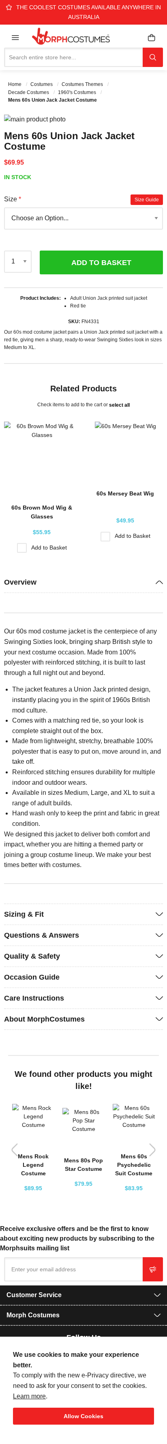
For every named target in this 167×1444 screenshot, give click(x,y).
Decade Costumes (29, 92)
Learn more (29, 1396)
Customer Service (34, 1294)
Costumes (42, 84)
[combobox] (73, 57)
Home (15, 84)
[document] (83, 1387)
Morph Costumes (33, 1315)
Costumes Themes (83, 84)
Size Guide (147, 200)
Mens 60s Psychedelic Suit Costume (133, 1165)
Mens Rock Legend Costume (33, 1165)
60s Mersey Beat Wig (125, 493)
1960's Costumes (77, 92)
